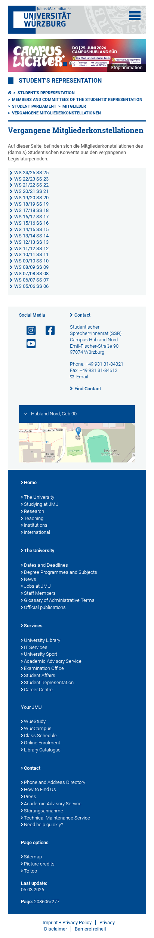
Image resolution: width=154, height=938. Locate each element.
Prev (21, 55)
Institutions (35, 525)
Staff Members (40, 593)
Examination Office (44, 668)
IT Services (35, 647)
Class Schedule (40, 735)
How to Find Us (40, 789)
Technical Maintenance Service (57, 818)
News (30, 579)
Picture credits (39, 864)
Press (30, 796)
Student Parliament (34, 106)
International (37, 532)
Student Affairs (39, 675)
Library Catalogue (42, 750)
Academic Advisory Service (52, 661)
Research (34, 511)
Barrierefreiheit (90, 929)
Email (82, 376)
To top (30, 871)
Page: (27, 901)
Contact (82, 315)
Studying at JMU (41, 504)
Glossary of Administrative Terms (59, 600)
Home (30, 482)
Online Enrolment (42, 742)
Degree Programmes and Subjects (60, 572)
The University (39, 497)
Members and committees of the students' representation (77, 99)
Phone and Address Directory (54, 782)
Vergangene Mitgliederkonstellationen (56, 113)
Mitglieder (74, 106)
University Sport (40, 654)
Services (33, 625)
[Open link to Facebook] (47, 330)
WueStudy (35, 721)
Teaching (33, 518)
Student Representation (49, 682)
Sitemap (33, 856)
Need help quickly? (43, 824)
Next (133, 55)
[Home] (10, 92)
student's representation (60, 80)
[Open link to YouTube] (28, 343)
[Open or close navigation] (135, 15)
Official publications (45, 607)
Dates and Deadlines (46, 565)
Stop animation (126, 67)
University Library (42, 640)
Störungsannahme (43, 811)
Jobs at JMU (37, 586)
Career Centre (38, 689)
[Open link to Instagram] (28, 330)
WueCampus (38, 728)
